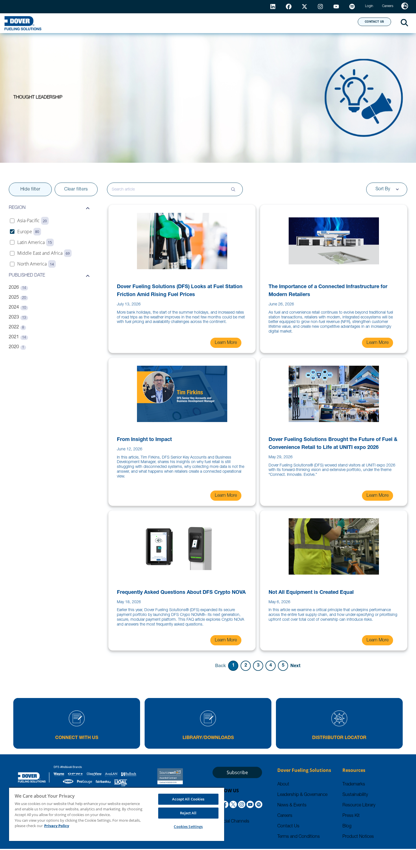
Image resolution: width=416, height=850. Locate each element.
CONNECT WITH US (76, 738)
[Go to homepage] (23, 23)
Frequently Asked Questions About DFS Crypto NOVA (181, 592)
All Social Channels (231, 821)
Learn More (226, 343)
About (332, 23)
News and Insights (280, 23)
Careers (284, 816)
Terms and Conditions (298, 837)
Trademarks (353, 784)
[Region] (404, 7)
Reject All (188, 812)
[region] (116, 814)
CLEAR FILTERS (76, 189)
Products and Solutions (158, 23)
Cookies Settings (188, 826)
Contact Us (288, 826)
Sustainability (355, 795)
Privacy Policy (56, 825)
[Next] (295, 665)
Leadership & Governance (302, 795)
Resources (223, 23)
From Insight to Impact (144, 439)
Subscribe (237, 772)
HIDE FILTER (30, 189)
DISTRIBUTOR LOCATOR (339, 738)
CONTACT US (374, 22)
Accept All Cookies (188, 799)
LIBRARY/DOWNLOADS (208, 738)
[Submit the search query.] (233, 189)
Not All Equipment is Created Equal (311, 592)
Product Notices (358, 837)
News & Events (291, 805)
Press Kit (351, 816)
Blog (346, 826)
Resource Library (358, 805)
